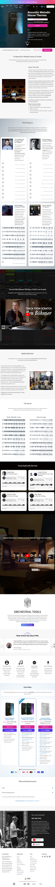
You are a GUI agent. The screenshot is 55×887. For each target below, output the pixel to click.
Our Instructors (33, 863)
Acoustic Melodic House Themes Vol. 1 (27, 718)
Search (18, 858)
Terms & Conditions (21, 864)
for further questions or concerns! (27, 800)
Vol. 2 (31, 719)
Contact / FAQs (33, 868)
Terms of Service (20, 872)
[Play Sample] (28, 30)
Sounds (21, 5)
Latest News (5, 854)
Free (16, 7)
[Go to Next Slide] (52, 645)
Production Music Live (31, 881)
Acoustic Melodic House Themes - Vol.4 (45, 739)
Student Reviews (33, 859)
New (11, 5)
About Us (32, 858)
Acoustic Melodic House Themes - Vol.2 (27, 735)
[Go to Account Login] (34, 6)
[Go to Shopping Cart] (37, 6)
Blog (20, 7)
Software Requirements (8, 792)
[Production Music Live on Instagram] (47, 856)
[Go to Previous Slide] (2, 645)
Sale (7, 5)
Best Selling (32, 864)
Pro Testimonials (33, 861)
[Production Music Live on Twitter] (42, 856)
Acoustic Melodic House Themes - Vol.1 (27, 739)
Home (18, 856)
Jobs (18, 866)
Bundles (16, 5)
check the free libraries (34, 621)
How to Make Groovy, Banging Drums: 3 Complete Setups (6, 858)
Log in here (37, 692)
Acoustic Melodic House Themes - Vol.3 (45, 744)
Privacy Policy (20, 862)
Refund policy (19, 874)
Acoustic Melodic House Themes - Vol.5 (45, 735)
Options (37, 25)
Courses (28, 5)
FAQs (3, 788)
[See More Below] (27, 45)
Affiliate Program (20, 870)
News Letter (32, 866)
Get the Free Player (27, 625)
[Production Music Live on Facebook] (45, 856)
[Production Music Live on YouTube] (49, 856)
